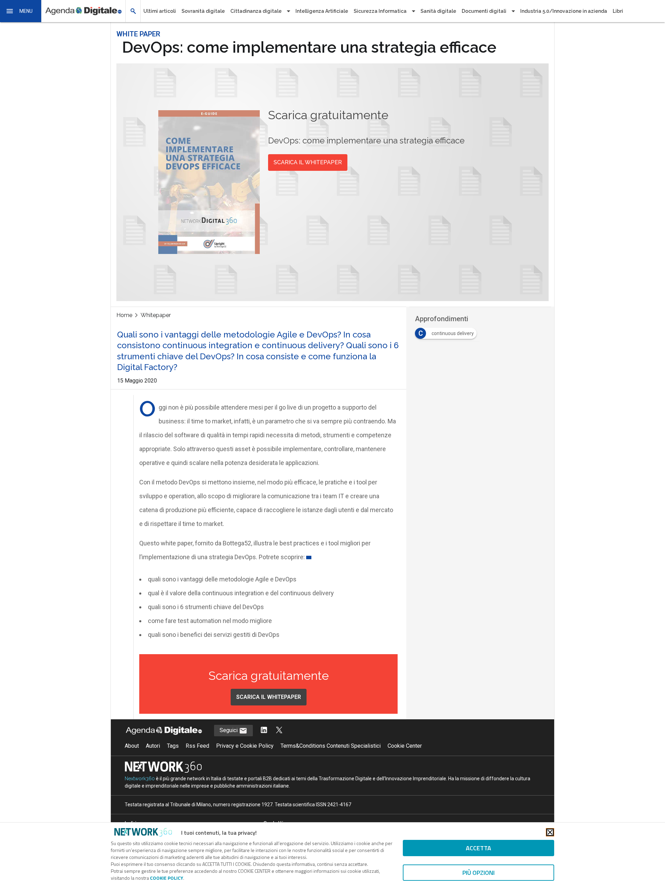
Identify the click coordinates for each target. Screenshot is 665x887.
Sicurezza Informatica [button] (380, 11)
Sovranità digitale (203, 11)
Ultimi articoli (159, 11)
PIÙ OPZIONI (478, 872)
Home (124, 315)
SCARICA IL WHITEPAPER (308, 162)
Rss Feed (197, 746)
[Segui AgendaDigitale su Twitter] (279, 730)
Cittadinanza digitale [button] (256, 11)
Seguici (229, 730)
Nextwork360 (140, 778)
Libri (618, 11)
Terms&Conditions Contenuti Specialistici (331, 746)
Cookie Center (405, 746)
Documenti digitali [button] (484, 11)
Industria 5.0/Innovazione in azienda (563, 11)
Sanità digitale (438, 11)
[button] (21, 11)
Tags (173, 746)
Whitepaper (156, 315)
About (132, 746)
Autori (153, 746)
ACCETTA (478, 848)
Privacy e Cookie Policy (245, 746)
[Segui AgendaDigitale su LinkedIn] (264, 730)
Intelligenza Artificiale (321, 11)
